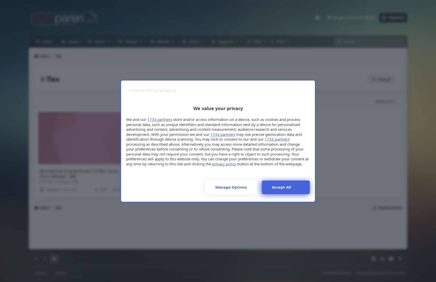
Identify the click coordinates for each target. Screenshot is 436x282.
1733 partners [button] (159, 119)
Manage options (231, 187)
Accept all (281, 187)
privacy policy (224, 163)
